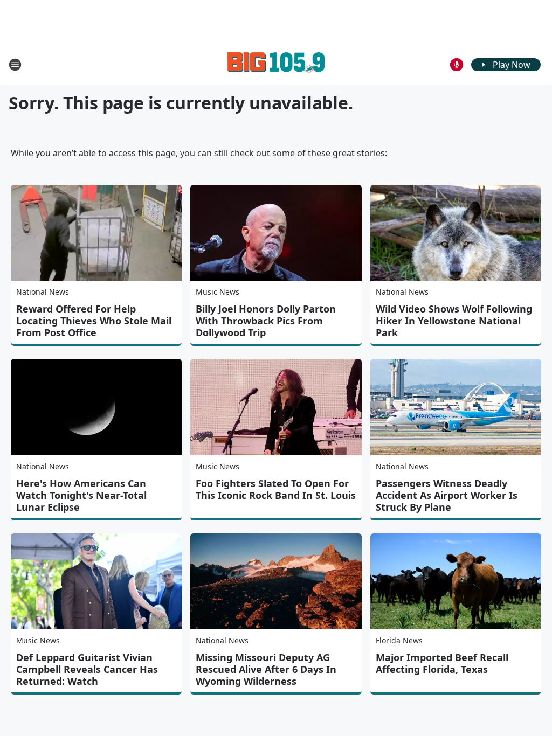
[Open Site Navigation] (15, 64)
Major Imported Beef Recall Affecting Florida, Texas (442, 663)
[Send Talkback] (456, 64)
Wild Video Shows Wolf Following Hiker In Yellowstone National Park (454, 320)
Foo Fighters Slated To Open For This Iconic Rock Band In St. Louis (276, 489)
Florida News (399, 640)
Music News (217, 292)
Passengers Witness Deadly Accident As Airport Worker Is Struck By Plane (447, 495)
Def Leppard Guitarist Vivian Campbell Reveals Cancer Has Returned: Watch (87, 669)
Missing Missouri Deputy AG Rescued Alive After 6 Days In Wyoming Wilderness (266, 669)
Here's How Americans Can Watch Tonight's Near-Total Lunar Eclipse (81, 495)
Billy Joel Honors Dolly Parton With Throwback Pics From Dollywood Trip (266, 320)
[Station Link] (276, 64)
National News (42, 292)
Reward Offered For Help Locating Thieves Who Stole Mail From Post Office (93, 320)
